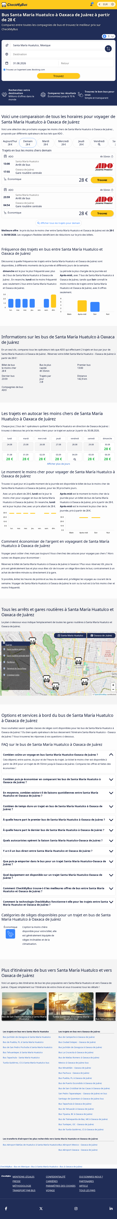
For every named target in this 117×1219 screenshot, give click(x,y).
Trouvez (102, 180)
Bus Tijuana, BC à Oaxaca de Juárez (75, 1114)
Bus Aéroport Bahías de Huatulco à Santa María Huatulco (30, 1144)
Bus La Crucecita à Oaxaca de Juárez (75, 1052)
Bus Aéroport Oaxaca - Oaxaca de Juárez (78, 1150)
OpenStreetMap (100, 694)
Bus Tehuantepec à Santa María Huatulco (23, 1052)
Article (83, 1185)
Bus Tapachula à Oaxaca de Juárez (74, 1103)
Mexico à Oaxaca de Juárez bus (73, 1062)
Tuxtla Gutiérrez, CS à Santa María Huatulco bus (26, 1062)
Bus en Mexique (22, 1166)
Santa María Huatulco (71, 635)
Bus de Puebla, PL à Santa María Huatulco (23, 1042)
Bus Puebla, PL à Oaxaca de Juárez (75, 1078)
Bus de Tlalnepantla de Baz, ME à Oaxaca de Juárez (83, 1119)
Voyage (50, 1190)
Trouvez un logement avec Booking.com (25, 69)
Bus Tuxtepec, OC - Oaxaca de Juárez (76, 1124)
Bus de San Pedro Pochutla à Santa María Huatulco (27, 1047)
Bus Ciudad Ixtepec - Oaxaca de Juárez (77, 1042)
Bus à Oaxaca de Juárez (71, 1166)
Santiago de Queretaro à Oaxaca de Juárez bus (81, 1098)
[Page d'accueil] (13, 4)
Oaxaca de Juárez (102, 635)
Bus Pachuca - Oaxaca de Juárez (73, 1073)
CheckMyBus (6, 1166)
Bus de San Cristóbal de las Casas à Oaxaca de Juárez (84, 1088)
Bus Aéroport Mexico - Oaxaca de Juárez (77, 1144)
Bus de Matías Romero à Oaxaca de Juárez (78, 1057)
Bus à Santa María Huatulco (44, 1166)
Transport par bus (24, 1190)
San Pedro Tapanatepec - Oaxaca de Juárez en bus (82, 1093)
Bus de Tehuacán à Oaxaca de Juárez (76, 1109)
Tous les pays (87, 1190)
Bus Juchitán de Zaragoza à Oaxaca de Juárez (80, 1047)
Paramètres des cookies (60, 1185)
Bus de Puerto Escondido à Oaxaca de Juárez (80, 1083)
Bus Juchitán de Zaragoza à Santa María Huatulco (27, 1037)
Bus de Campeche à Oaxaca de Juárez (76, 1037)
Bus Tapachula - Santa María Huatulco (21, 1057)
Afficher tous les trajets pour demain (60, 223)
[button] (47, 679)
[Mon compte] (91, 4)
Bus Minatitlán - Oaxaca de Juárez (74, 1067)
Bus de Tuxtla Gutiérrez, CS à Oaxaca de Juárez (81, 1129)
